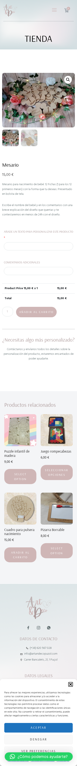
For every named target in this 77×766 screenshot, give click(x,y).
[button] (70, 684)
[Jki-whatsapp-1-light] (49, 628)
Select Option (20, 476)
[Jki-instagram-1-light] (38, 628)
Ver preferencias (38, 751)
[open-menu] (54, 10)
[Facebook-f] (28, 628)
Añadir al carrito (36, 312)
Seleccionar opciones (56, 472)
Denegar (38, 739)
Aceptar (38, 728)
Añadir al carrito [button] (20, 555)
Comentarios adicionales (22, 262)
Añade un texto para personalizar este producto (38, 234)
